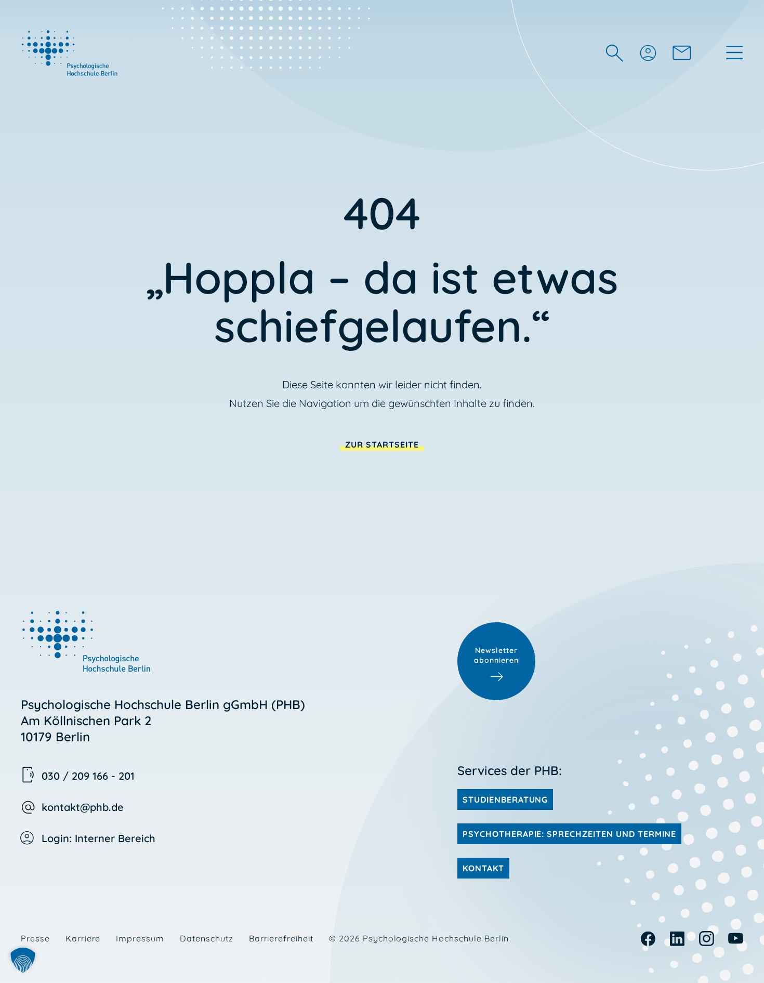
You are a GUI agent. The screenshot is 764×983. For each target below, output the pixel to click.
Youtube (735, 938)
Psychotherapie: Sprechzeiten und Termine (569, 834)
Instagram (706, 938)
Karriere (83, 938)
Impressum (140, 938)
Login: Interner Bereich (98, 838)
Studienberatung (505, 799)
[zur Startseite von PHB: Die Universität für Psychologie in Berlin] (71, 52)
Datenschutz (206, 938)
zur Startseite (381, 444)
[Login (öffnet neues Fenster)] (647, 52)
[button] (23, 960)
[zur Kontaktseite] (682, 52)
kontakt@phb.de (83, 807)
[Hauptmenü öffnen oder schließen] (734, 52)
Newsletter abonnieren (496, 655)
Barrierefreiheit (281, 938)
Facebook (648, 938)
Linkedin (677, 938)
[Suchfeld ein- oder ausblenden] (614, 52)
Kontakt (483, 868)
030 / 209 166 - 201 (88, 775)
